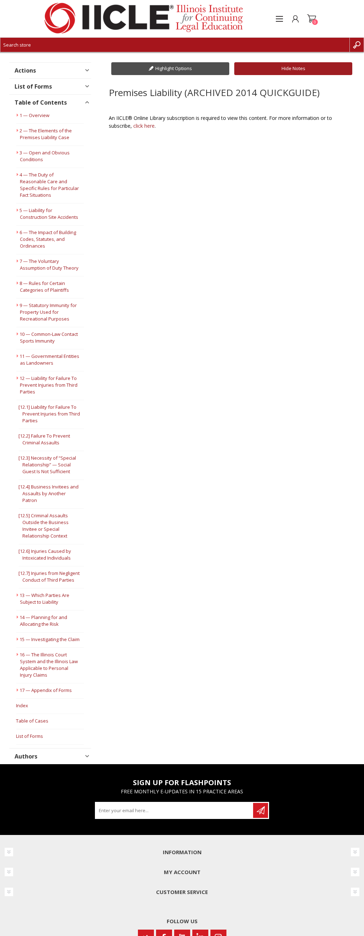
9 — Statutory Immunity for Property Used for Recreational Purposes (48, 312)
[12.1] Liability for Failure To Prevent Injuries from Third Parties (49, 414)
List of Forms (29, 736)
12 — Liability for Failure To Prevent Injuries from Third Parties (48, 385)
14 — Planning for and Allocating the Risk (43, 620)
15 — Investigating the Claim (50, 639)
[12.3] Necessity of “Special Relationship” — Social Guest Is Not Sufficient (47, 465)
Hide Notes (293, 68)
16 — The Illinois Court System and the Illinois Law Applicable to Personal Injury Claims (49, 664)
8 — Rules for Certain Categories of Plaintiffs (44, 286)
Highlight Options (173, 68)
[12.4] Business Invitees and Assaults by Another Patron (48, 493)
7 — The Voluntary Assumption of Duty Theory (49, 264)
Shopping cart (312, 19)
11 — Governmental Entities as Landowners (49, 359)
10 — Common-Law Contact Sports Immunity (49, 337)
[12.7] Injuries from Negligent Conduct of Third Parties (49, 576)
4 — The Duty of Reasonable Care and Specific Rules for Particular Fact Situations (49, 184)
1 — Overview (34, 115)
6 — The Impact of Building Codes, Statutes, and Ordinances (48, 239)
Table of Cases (32, 721)
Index (22, 705)
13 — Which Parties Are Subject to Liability (44, 598)
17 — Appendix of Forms (46, 690)
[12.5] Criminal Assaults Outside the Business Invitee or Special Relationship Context (43, 525)
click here (144, 125)
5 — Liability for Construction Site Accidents (49, 213)
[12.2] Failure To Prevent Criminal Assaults (44, 439)
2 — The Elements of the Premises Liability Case (46, 134)
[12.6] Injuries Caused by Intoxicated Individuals (44, 554)
